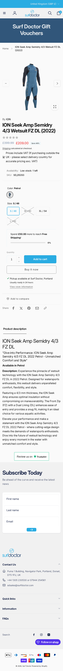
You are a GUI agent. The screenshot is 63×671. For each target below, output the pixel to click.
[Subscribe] (31, 529)
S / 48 (13, 211)
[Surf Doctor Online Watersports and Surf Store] (11, 556)
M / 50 (27, 211)
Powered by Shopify (39, 666)
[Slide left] (5, 83)
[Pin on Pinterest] (29, 308)
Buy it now (31, 269)
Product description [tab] (14, 328)
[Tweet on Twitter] (21, 308)
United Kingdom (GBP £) (43, 3)
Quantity (10, 252)
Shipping (6, 148)
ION (6, 119)
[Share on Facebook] (13, 308)
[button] (4, 13)
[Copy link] (45, 308)
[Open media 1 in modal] (31, 83)
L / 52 (13, 221)
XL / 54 (43, 211)
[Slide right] (57, 83)
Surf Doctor (26, 666)
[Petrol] (10, 195)
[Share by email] (37, 308)
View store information (21, 287)
